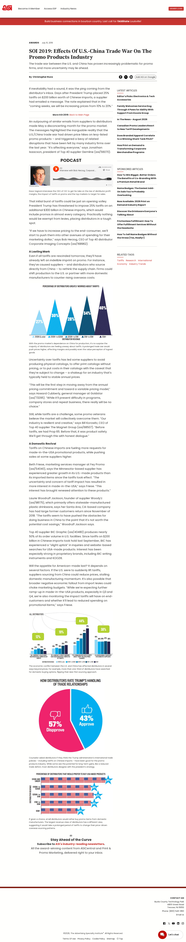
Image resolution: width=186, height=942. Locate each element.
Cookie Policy (98, 938)
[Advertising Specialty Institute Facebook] (164, 923)
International (145, 260)
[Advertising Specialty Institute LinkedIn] (178, 923)
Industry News (68, 8)
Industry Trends (137, 264)
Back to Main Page (79, 114)
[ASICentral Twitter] (169, 923)
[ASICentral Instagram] (183, 923)
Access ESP (50, 8)
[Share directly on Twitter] (126, 77)
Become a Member (29, 8)
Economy (122, 264)
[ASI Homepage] (7, 5)
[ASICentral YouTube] (173, 923)
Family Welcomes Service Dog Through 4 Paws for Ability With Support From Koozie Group (135, 110)
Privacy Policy (84, 938)
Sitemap (111, 938)
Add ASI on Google (145, 77)
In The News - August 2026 (132, 119)
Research (131, 260)
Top (121, 938)
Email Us (180, 914)
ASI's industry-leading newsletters (79, 844)
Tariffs (120, 260)
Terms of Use (69, 938)
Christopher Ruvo (43, 76)
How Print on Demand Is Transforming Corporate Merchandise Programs (131, 149)
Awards (34, 42)
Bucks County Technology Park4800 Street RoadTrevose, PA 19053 (169, 904)
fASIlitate (123, 21)
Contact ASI (177, 898)
